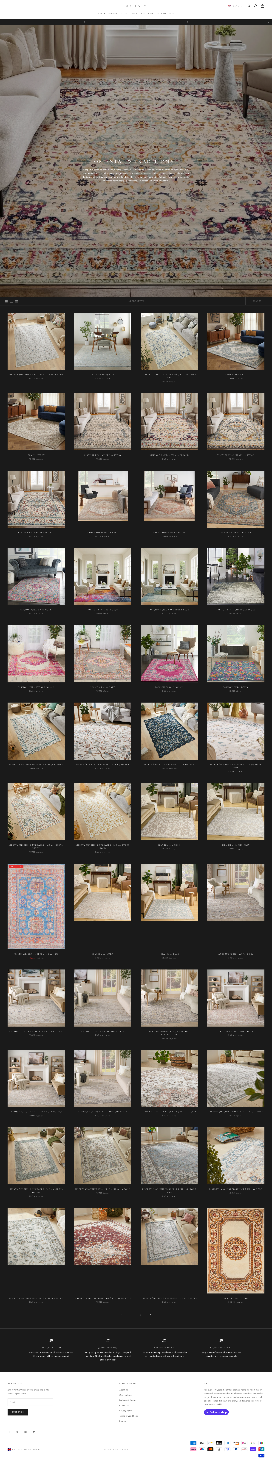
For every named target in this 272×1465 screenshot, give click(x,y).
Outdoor (161, 13)
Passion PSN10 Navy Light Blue (169, 610)
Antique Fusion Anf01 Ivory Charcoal (102, 1112)
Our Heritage (125, 1395)
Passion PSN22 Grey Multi (36, 610)
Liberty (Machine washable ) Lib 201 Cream (36, 375)
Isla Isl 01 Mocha (169, 845)
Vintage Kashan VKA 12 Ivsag (236, 455)
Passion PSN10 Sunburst (103, 610)
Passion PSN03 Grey (103, 687)
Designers (113, 13)
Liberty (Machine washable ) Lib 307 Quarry (103, 764)
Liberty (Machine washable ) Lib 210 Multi (169, 1112)
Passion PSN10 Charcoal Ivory (235, 610)
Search (122, 1421)
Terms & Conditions (128, 1415)
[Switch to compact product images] (16, 301)
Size (143, 13)
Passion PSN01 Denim (236, 687)
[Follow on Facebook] (9, 1432)
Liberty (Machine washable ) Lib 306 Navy (169, 764)
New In (101, 13)
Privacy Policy (125, 1410)
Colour (134, 13)
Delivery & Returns (127, 1400)
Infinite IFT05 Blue (103, 375)
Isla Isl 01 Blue (169, 954)
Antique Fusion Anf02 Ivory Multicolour (36, 1112)
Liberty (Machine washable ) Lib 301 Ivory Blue (169, 376)
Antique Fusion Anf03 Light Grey (102, 1031)
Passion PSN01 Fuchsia (169, 687)
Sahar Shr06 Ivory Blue (236, 532)
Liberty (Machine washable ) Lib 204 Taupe (36, 1298)
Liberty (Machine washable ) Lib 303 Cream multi (36, 846)
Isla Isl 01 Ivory (102, 954)
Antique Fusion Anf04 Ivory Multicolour (36, 1031)
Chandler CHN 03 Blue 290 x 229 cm (36, 954)
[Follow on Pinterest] (33, 1432)
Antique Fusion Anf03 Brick (236, 1031)
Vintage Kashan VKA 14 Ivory (102, 455)
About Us (123, 1389)
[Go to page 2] (150, 1314)
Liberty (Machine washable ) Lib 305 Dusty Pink (236, 766)
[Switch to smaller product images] (11, 301)
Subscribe (18, 1412)
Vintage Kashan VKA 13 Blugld (169, 455)
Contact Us (124, 1405)
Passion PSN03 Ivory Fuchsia (36, 687)
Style (124, 13)
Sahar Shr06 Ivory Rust (102, 532)
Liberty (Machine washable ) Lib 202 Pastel (169, 1298)
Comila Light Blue (236, 375)
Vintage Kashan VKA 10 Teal (36, 532)
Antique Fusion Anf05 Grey (235, 954)
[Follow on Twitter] (17, 1432)
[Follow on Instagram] (25, 1432)
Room (150, 13)
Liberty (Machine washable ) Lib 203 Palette (102, 1298)
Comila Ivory (36, 455)
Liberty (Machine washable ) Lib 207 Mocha (102, 1189)
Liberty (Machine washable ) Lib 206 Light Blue (169, 1190)
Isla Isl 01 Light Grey (236, 845)
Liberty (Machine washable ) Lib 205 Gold (235, 1189)
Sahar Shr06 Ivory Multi (169, 532)
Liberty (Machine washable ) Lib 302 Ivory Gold (103, 846)
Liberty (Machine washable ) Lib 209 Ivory (236, 1112)
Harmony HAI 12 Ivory (236, 1298)
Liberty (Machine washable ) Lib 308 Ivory (36, 764)
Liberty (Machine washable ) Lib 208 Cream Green (36, 1190)
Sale (171, 13)
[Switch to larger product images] (6, 301)
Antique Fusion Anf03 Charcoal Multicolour (169, 1033)
